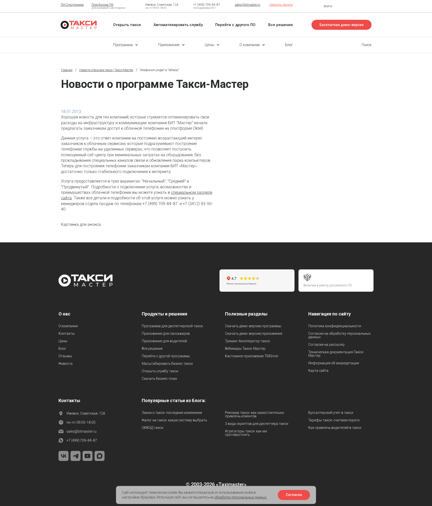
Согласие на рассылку (326, 344)
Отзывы (65, 356)
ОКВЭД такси (152, 427)
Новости (65, 363)
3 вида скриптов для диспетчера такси (256, 423)
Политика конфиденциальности (334, 326)
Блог (62, 348)
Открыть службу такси (160, 371)
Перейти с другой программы (166, 356)
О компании (68, 326)
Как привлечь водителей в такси (334, 427)
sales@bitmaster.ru (247, 5)
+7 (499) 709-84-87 (206, 5)
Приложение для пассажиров (166, 333)
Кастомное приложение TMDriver (251, 356)
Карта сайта (318, 370)
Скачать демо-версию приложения (253, 333)
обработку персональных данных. (240, 497)
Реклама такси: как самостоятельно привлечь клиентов (254, 414)
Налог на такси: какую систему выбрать (174, 420)
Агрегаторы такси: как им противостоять (246, 432)
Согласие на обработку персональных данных (339, 335)
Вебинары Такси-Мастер (245, 348)
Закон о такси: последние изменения (172, 412)
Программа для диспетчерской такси (172, 326)
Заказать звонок (281, 5)
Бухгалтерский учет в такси (330, 412)
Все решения (152, 348)
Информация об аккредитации (333, 363)
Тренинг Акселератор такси (247, 341)
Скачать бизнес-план (159, 378)
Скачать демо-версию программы (253, 326)
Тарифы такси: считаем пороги (334, 420)
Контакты (66, 333)
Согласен (294, 495)
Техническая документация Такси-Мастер (336, 353)
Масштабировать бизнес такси (167, 363)
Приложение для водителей (164, 341)
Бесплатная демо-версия (342, 25)
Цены (63, 341)
